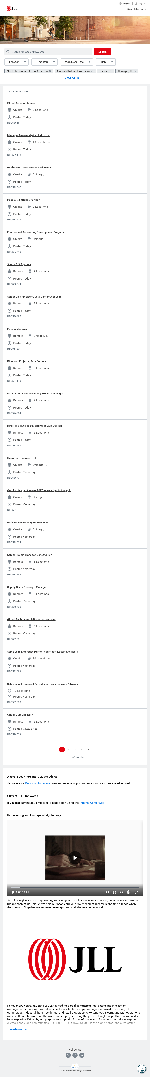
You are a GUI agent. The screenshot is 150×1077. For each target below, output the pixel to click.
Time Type (42, 62)
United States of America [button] (73, 71)
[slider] (107, 892)
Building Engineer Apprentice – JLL (28, 522)
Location (14, 62)
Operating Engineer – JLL (22, 458)
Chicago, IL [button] (125, 71)
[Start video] (75, 858)
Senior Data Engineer (20, 714)
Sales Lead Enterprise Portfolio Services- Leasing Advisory (42, 651)
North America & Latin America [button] (27, 71)
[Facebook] (75, 1055)
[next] (95, 749)
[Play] (13, 892)
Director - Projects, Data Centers (26, 361)
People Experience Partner (23, 199)
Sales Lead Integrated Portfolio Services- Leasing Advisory (42, 683)
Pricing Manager (17, 328)
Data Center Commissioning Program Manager (35, 393)
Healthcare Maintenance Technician (29, 167)
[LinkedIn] (81, 1055)
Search (102, 51)
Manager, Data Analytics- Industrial (28, 135)
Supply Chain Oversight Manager (27, 587)
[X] (68, 1055)
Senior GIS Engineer (19, 264)
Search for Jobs (136, 9)
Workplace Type (74, 62)
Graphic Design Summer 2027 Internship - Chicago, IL (39, 490)
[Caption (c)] (121, 892)
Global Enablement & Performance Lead (31, 619)
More (104, 62)
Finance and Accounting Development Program (35, 232)
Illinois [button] (104, 71)
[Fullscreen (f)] (136, 892)
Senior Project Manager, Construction (29, 554)
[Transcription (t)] (114, 892)
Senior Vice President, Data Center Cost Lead (35, 296)
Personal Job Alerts (37, 783)
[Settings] (128, 892)
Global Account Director (21, 103)
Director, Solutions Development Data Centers (34, 425)
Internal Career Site (92, 802)
